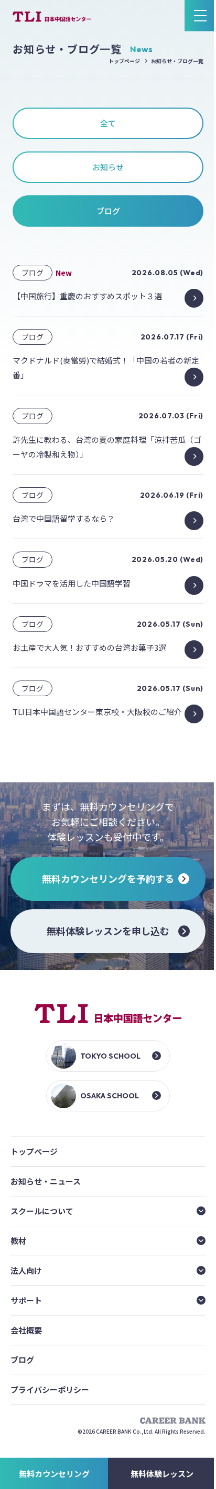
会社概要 (26, 1329)
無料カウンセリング (54, 1473)
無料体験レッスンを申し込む (108, 930)
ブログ (22, 1359)
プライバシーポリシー (49, 1389)
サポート (26, 1300)
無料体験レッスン (162, 1473)
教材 (18, 1240)
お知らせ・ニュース (45, 1181)
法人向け (26, 1270)
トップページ (124, 61)
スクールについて (41, 1210)
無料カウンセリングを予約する (108, 878)
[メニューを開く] (200, 15)
